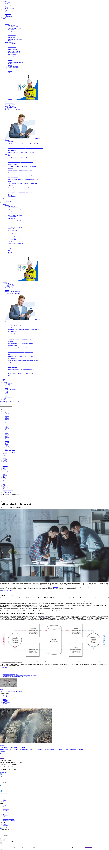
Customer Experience (9, 4)
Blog (6, 6)
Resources (5, 1)
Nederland (7, 431)
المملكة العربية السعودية (10, 450)
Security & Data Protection (10, 8)
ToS (3, 814)
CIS (6, 420)
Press (6, 15)
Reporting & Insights (14, 56)
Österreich (7, 434)
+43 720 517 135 (15, 401)
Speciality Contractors (9, 106)
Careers (6, 11)
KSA (6, 449)
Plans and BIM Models (15, 45)
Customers (5, 100)
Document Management (14, 51)
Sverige (6, 444)
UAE (6, 451)
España (6, 426)
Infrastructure (5, 700)
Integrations (10, 65)
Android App (5, 825)
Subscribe (14, 764)
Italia (6, 429)
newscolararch (55, 587)
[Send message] (13, 841)
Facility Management (7, 697)
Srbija (6, 439)
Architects (7, 108)
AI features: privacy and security (9, 820)
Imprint (4, 816)
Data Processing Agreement (8, 819)
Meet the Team (8, 14)
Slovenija (7, 442)
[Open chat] (1, 843)
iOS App (4, 824)
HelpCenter (7, 3)
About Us (7, 12)
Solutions (7, 24)
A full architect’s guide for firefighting (10, 674)
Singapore (7, 419)
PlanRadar (78, 659)
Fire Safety (5, 699)
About (4, 9)
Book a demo (2, 201)
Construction (5, 696)
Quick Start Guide (8, 2)
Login (4, 18)
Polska (6, 436)
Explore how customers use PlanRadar (22, 124)
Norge (6, 433)
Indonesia (7, 418)
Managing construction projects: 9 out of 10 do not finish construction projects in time (20, 675)
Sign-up (7, 201)
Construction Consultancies (10, 107)
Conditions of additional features (9, 817)
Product (4, 22)
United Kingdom (8, 446)
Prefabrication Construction (13, 196)
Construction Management (14, 28)
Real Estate (5, 703)
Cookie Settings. (88, 847)
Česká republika (8, 422)
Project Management (7, 702)
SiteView (10, 84)
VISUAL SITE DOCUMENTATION (12, 67)
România (7, 437)
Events (6, 7)
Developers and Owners (10, 104)
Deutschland (7, 425)
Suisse (6, 443)
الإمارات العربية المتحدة (10, 452)
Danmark (7, 424)
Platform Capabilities (9, 42)
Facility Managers (8, 105)
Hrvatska (7, 428)
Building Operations (16, 33)
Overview (7, 101)
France (6, 427)
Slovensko (7, 441)
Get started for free (3, 667)
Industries (4, 139)
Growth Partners (8, 16)
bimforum (45, 617)
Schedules (15, 62)
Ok (1, 849)
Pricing (4, 197)
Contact (6, 10)
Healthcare (10, 195)
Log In (10, 201)
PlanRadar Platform (11, 25)
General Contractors (9, 103)
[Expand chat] (1, 840)
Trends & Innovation (7, 704)
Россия (6, 435)
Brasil (6, 412)
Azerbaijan (7, 417)
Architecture (5, 497)
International (5, 453)
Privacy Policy (5, 815)
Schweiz (6, 438)
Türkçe (6, 445)
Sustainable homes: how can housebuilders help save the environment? (17, 676)
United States (7, 413)
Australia (7, 416)
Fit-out (9, 194)
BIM (87, 616)
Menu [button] (13, 201)
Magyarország (8, 430)
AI (3, 198)
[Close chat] (4, 840)
